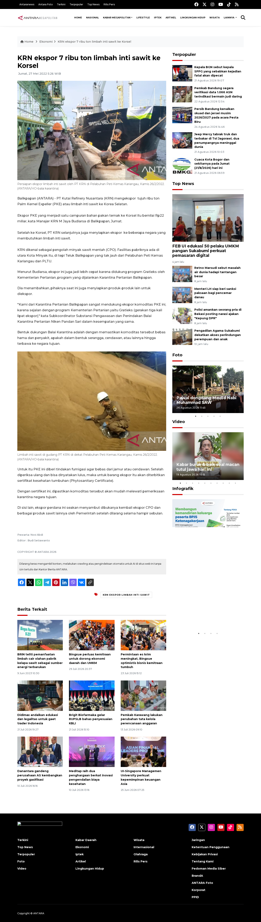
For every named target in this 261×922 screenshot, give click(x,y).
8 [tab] (223, 483)
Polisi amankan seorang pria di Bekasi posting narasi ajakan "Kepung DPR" (217, 314)
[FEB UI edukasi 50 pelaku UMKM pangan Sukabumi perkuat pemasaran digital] (208, 218)
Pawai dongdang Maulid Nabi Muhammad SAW (206, 400)
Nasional (92, 17)
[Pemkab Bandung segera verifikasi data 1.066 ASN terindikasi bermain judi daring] (182, 94)
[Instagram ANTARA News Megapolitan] (212, 4)
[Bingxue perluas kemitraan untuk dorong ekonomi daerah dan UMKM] (91, 635)
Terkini (61, 4)
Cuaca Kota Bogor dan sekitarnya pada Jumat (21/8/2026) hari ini (212, 164)
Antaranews (26, 4)
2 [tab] (202, 416)
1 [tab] (196, 416)
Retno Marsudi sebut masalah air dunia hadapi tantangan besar (217, 272)
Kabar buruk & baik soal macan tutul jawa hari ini (207, 467)
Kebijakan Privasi (205, 854)
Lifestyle (143, 17)
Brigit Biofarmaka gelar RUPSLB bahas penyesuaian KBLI (90, 719)
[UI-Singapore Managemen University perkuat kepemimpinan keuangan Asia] (143, 752)
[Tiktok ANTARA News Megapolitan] (229, 4)
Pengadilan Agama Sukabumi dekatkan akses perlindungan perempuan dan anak (217, 335)
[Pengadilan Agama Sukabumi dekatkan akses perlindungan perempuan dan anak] (182, 336)
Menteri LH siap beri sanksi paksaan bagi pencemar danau (215, 293)
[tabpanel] (208, 389)
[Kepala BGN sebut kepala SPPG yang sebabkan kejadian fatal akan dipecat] (182, 73)
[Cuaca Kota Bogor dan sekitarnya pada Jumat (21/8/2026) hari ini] (182, 165)
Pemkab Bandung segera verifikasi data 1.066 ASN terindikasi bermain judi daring (218, 92)
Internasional (144, 847)
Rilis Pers (109, 4)
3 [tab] (208, 416)
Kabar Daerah (85, 840)
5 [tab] (220, 416)
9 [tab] (229, 483)
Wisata (214, 17)
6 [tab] (211, 483)
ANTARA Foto (202, 883)
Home (78, 17)
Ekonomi (46, 41)
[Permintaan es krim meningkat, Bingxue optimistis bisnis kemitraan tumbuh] (143, 635)
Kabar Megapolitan (116, 17)
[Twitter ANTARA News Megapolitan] (204, 4)
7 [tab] (217, 483)
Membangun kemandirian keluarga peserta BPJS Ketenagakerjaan (202, 614)
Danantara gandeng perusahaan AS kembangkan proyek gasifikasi (39, 775)
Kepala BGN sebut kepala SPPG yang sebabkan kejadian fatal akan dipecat (217, 71)
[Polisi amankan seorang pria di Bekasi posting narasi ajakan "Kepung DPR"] (182, 316)
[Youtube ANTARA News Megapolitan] (220, 4)
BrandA (197, 876)
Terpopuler (76, 4)
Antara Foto (45, 4)
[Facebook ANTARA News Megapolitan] (196, 4)
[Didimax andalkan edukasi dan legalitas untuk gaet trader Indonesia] (40, 695)
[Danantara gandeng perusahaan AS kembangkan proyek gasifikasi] (40, 752)
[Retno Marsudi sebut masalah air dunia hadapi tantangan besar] (182, 274)
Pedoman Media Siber (209, 868)
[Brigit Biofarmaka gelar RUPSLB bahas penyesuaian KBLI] (91, 695)
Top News (93, 4)
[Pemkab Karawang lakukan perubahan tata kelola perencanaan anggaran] (143, 695)
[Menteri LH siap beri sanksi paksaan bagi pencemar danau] (182, 295)
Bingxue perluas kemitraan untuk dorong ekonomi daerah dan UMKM (90, 659)
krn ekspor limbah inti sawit (126, 594)
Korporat (198, 890)
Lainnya (229, 17)
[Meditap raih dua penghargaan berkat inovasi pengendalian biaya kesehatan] (91, 752)
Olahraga (141, 854)
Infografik (183, 488)
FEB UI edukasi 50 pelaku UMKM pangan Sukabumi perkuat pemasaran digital (205, 251)
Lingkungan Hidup (192, 17)
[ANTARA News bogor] (37, 17)
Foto (177, 354)
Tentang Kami (202, 861)
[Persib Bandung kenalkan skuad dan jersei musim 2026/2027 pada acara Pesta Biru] (182, 115)
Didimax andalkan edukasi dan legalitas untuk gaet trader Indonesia (37, 719)
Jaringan (198, 840)
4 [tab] (214, 416)
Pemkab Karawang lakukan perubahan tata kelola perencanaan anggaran (142, 719)
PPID (195, 897)
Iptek (157, 17)
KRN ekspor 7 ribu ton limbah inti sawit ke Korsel (94, 41)
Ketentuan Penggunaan (210, 847)
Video (178, 421)
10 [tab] (235, 483)
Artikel (171, 17)
